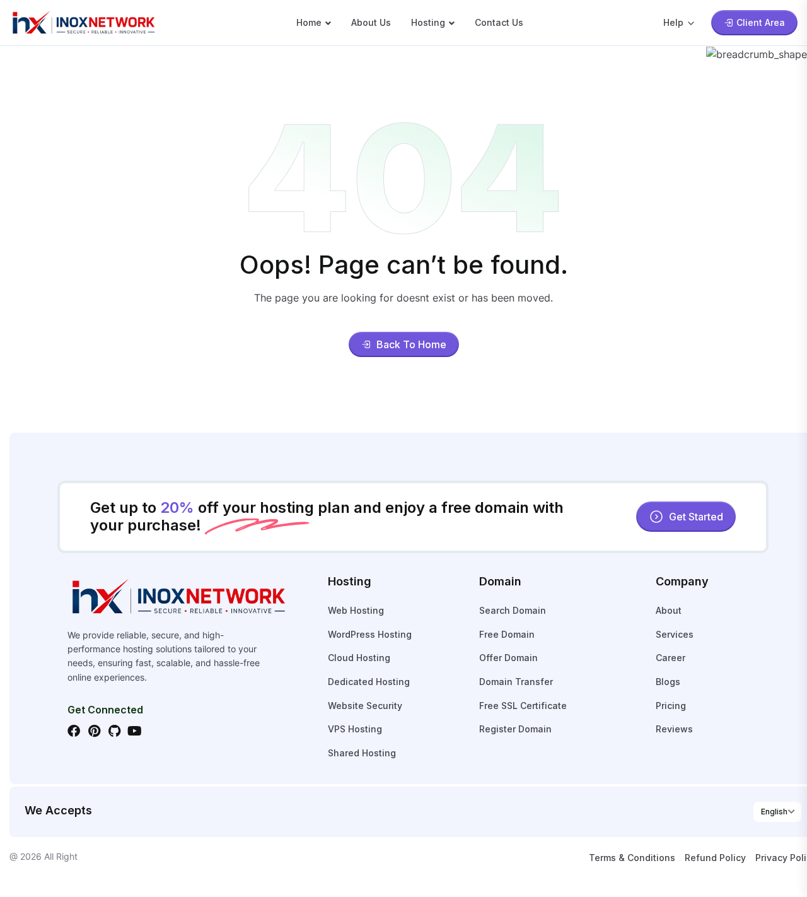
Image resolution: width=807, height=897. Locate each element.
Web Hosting (356, 610)
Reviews (674, 729)
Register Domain (515, 729)
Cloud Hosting (359, 657)
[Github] (114, 731)
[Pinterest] (94, 731)
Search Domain (512, 610)
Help (673, 22)
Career (670, 657)
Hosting (428, 22)
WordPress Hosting (370, 634)
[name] (82, 21)
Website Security (365, 705)
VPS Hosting (355, 729)
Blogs (668, 681)
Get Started (696, 516)
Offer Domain (508, 657)
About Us (371, 22)
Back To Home (411, 344)
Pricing (671, 705)
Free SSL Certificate (523, 705)
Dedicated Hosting (369, 681)
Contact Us (499, 22)
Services (675, 634)
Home (309, 22)
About (669, 610)
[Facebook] (73, 731)
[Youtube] (134, 731)
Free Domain (507, 634)
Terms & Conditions (632, 857)
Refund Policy (715, 857)
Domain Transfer (516, 681)
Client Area (760, 22)
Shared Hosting (362, 753)
